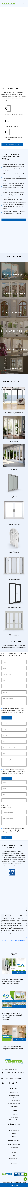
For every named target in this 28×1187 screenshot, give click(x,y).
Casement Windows (14, 524)
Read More (5, 986)
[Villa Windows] (14, 620)
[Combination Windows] (14, 565)
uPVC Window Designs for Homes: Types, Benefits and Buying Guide (12, 1015)
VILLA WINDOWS (14, 368)
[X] (10, 1083)
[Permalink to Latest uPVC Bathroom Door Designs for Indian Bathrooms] (14, 1032)
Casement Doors (14, 441)
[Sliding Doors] (14, 455)
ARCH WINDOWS (14, 312)
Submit (7, 718)
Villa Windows (14, 635)
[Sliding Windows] (14, 482)
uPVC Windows (7, 807)
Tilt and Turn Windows (14, 607)
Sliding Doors (14, 469)
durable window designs (10, 98)
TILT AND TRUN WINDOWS (14, 350)
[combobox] (14, 686)
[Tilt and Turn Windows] (14, 593)
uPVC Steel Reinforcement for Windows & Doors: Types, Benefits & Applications (12, 982)
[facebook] (3, 1083)
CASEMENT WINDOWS (14, 293)
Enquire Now (14, 1185)
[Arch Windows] (14, 537)
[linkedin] (7, 1083)
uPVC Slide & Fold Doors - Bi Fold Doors (14, 413)
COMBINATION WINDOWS (14, 331)
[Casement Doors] (14, 427)
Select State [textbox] (6, 687)
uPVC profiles (15, 178)
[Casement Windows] (14, 510)
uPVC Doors (6, 805)
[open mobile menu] (23, 3)
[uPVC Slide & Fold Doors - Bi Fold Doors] (14, 398)
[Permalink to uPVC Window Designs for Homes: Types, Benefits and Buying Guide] (14, 999)
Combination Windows (14, 579)
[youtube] (13, 1083)
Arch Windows (14, 552)
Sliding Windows (14, 497)
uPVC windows (19, 187)
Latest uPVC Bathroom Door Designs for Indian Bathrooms (12, 1047)
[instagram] (17, 1083)
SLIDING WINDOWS (14, 274)
